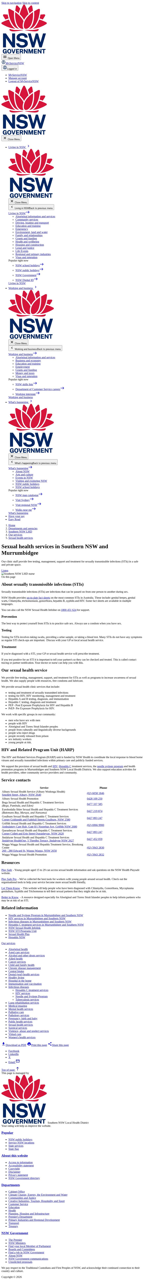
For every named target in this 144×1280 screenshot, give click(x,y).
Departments (10, 1185)
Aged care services (18, 952)
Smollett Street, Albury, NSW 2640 (21, 794)
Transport (13, 1223)
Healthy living (16, 977)
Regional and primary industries (33, 254)
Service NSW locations (21, 1142)
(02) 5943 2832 (95, 854)
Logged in (12, 69)
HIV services (22, 993)
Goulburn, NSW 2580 (57, 819)
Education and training (28, 225)
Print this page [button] (37, 1045)
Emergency (21, 229)
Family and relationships (28, 235)
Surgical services (17, 1027)
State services (15, 1145)
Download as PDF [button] (13, 1045)
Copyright (14, 1168)
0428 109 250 (94, 798)
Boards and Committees (21, 1249)
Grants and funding (26, 238)
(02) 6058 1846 (95, 793)
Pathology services (18, 1015)
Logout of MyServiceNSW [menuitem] (23, 81)
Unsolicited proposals (20, 1261)
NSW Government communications (28, 1258)
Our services (8, 943)
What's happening (20, 468)
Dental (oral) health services (23, 974)
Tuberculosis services (27, 999)
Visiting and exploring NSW (31, 480)
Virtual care (14, 1034)
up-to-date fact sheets (38, 597)
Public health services (20, 1021)
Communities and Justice (22, 1197)
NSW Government (14, 1233)
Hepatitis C (65, 766)
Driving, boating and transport (32, 222)
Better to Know (10, 897)
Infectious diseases (18, 986)
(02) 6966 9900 (95, 825)
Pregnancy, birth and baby (22, 1018)
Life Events (21, 251)
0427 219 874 (94, 811)
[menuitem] (17, 74)
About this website (14, 1155)
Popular (7, 1132)
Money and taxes (24, 373)
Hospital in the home (19, 980)
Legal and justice (24, 247)
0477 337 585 (94, 804)
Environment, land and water (31, 232)
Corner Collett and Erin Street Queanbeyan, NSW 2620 (33, 833)
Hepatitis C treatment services (31, 990)
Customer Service (18, 1204)
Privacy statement (18, 1174)
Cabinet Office (16, 1191)
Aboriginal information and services (35, 216)
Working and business (22, 354)
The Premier (15, 1239)
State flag (13, 1148)
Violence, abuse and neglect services (28, 1031)
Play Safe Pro (9, 879)
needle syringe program (110, 766)
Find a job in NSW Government (26, 1252)
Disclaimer (14, 1171)
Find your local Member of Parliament (29, 1246)
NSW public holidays (27, 484)
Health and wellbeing (27, 241)
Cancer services (17, 961)
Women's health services (21, 1037)
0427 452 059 (94, 839)
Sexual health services (20, 1024)
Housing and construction (29, 244)
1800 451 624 (68, 609)
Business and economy (28, 360)
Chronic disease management (24, 968)
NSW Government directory (24, 1178)
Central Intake (16, 971)
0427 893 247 (94, 818)
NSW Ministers (17, 1243)
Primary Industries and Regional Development (34, 1219)
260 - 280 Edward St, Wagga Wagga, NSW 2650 (29, 850)
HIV (55, 766)
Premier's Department (20, 1216)
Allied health (15, 958)
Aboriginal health (18, 949)
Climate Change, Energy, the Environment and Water (37, 1194)
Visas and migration (26, 257)
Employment (22, 366)
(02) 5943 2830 (95, 847)
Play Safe (6, 869)
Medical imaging (17, 1005)
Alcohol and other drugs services (26, 955)
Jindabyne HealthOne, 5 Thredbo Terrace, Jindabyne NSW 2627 (38, 840)
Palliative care (16, 1012)
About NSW (22, 471)
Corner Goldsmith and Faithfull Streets (23, 819)
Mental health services (20, 1009)
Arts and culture (24, 474)
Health (12, 1210)
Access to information (20, 1162)
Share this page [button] (58, 1045)
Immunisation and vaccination (25, 983)
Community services (26, 219)
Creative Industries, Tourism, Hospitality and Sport (36, 1201)
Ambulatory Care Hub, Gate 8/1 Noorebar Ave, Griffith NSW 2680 (39, 826)
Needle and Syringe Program (31, 996)
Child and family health (21, 964)
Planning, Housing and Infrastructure (28, 1213)
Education (14, 1207)
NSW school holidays (27, 487)
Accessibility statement (21, 1165)
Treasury (13, 1226)
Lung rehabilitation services (23, 1002)
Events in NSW (24, 477)
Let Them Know (10, 888)
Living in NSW (19, 213)
